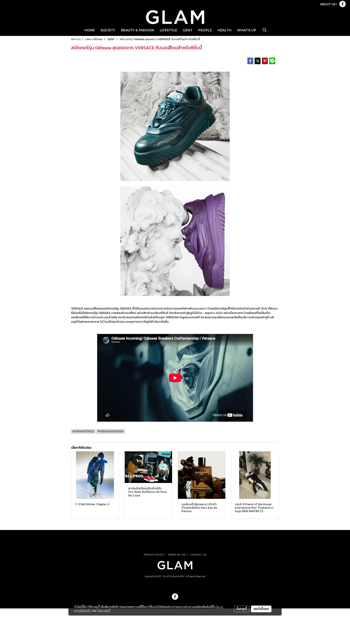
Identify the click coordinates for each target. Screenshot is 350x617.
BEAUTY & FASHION (137, 30)
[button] (265, 29)
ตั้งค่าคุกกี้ (241, 608)
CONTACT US (198, 554)
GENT (187, 30)
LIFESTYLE (168, 30)
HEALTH (224, 30)
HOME (89, 30)
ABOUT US (328, 4)
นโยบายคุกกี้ (103, 610)
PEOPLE (205, 30)
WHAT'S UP (246, 30)
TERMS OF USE (177, 554)
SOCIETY (108, 30)
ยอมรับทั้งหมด (261, 608)
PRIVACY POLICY (154, 554)
